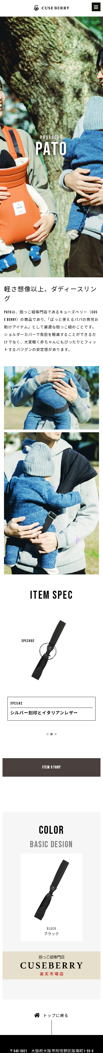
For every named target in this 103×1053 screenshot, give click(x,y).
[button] (48, 734)
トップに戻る (55, 1015)
